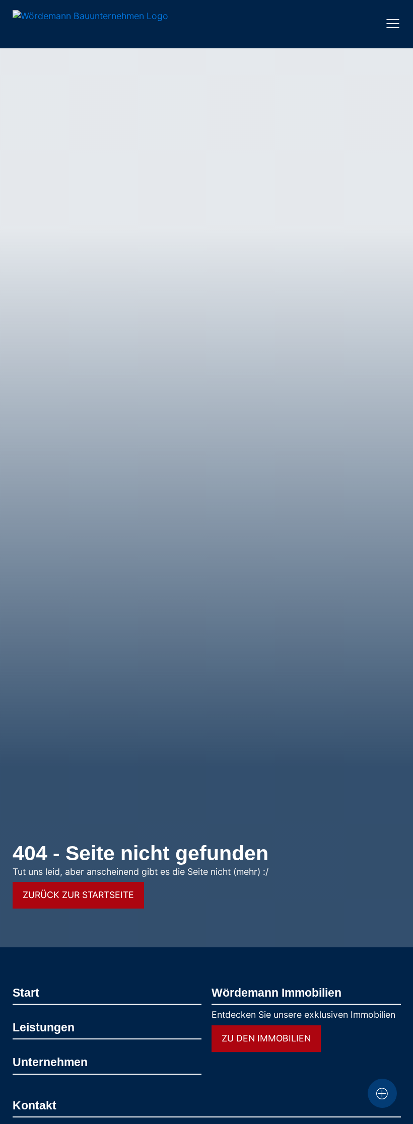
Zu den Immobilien (266, 1038)
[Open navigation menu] (393, 24)
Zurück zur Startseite (78, 894)
